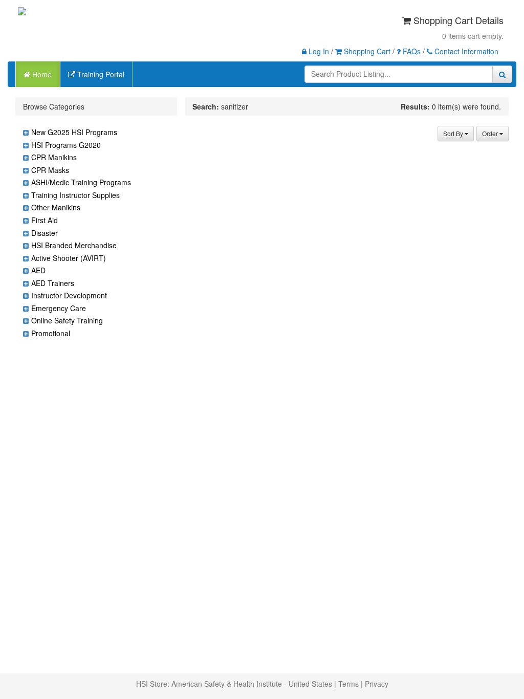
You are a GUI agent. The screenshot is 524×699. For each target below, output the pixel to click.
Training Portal (99, 74)
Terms (348, 684)
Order (490, 133)
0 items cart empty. (473, 36)
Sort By (454, 133)
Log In (318, 51)
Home (41, 74)
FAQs (411, 51)
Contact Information (465, 51)
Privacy (376, 684)
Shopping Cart (366, 51)
